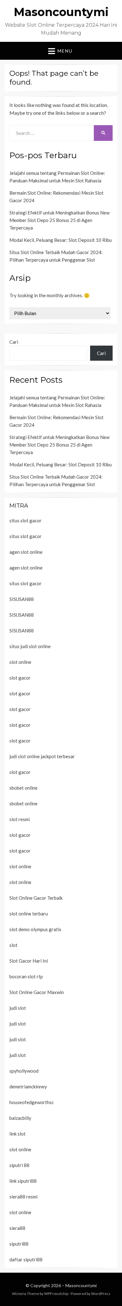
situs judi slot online (30, 646)
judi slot (17, 1008)
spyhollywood (23, 1071)
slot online (20, 662)
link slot (17, 1133)
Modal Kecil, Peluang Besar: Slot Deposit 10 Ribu (60, 240)
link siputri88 (23, 1181)
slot (13, 945)
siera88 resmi (23, 1196)
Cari (13, 342)
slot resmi (19, 819)
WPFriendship (56, 1293)
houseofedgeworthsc (31, 1102)
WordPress (100, 1293)
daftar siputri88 (26, 1259)
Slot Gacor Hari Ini (28, 961)
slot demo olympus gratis (35, 929)
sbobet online (23, 788)
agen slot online (26, 552)
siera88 (17, 1228)
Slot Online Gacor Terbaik (36, 898)
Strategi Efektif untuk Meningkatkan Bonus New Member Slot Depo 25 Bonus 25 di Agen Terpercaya (59, 220)
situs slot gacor (25, 520)
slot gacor (20, 678)
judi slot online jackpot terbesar (42, 756)
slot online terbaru (28, 913)
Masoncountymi (61, 12)
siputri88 (18, 1244)
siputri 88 (19, 1165)
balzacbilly (20, 1118)
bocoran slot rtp (26, 976)
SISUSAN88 (21, 599)
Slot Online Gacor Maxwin (36, 992)
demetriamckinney (28, 1086)
